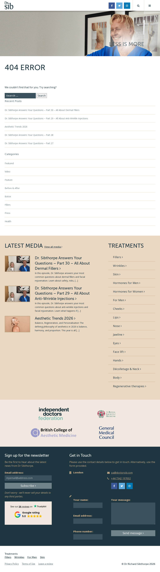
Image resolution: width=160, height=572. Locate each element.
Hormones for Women (128, 291)
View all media (52, 246)
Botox (8, 196)
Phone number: (83, 531)
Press (7, 213)
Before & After (12, 188)
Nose (117, 326)
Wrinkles (119, 266)
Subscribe (28, 486)
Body (116, 377)
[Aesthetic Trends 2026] (17, 324)
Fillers (7, 204)
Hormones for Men (126, 283)
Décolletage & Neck (126, 369)
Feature (8, 179)
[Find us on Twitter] (119, 6)
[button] (138, 5)
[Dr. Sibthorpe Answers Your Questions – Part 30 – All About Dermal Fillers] (17, 263)
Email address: (14, 472)
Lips (116, 317)
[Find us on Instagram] (127, 6)
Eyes (116, 343)
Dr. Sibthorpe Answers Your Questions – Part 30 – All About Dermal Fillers (42, 110)
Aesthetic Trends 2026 (16, 126)
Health (8, 221)
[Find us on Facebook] (112, 6)
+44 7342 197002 (121, 478)
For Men (119, 300)
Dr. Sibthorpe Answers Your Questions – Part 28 (29, 134)
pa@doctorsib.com (122, 472)
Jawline (118, 334)
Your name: (80, 500)
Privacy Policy (12, 564)
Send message (133, 533)
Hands (117, 360)
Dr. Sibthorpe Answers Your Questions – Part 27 (29, 143)
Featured (9, 163)
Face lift (119, 352)
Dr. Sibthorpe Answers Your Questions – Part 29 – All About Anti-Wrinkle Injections (46, 118)
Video (7, 171)
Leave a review (45, 564)
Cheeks (118, 309)
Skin (116, 274)
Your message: (120, 500)
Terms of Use (28, 564)
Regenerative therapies (129, 386)
